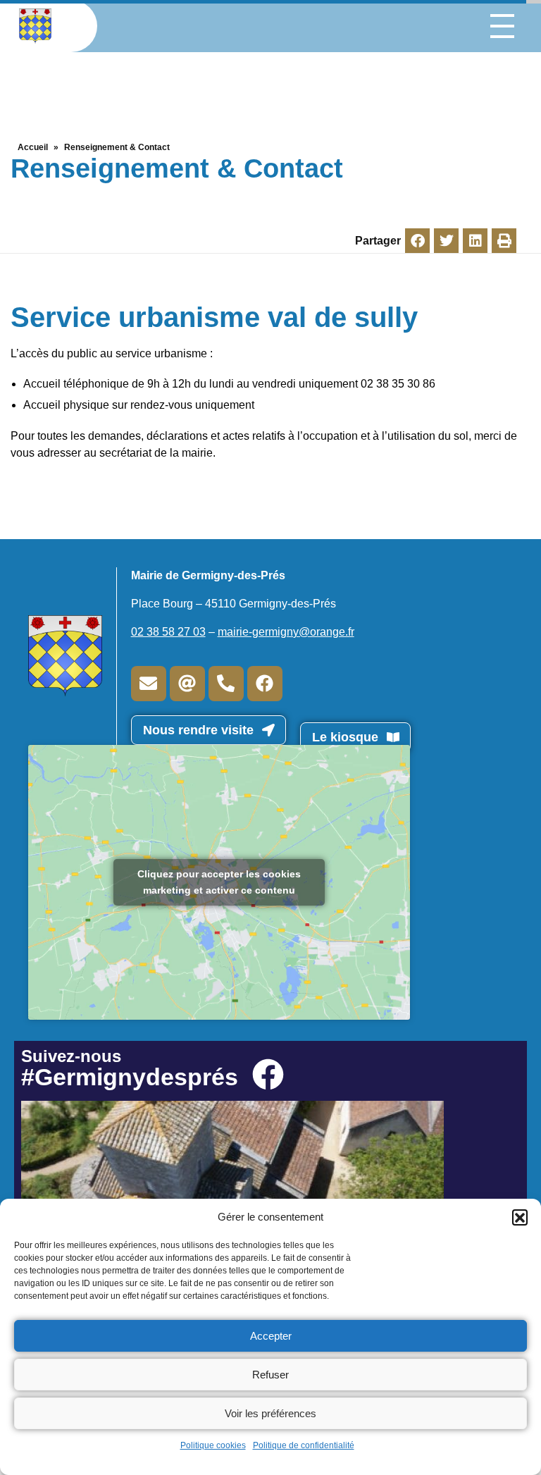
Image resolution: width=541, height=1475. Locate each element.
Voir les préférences (270, 1413)
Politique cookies (213, 1445)
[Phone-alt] (226, 683)
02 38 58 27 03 (168, 632)
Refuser (270, 1375)
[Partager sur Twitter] (446, 240)
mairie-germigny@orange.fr (286, 632)
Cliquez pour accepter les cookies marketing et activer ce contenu (219, 882)
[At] (187, 683)
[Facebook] (264, 683)
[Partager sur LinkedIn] (475, 240)
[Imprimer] (504, 240)
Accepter (271, 1336)
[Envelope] (148, 683)
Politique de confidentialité (303, 1445)
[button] (520, 1217)
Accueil (33, 147)
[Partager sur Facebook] (417, 240)
